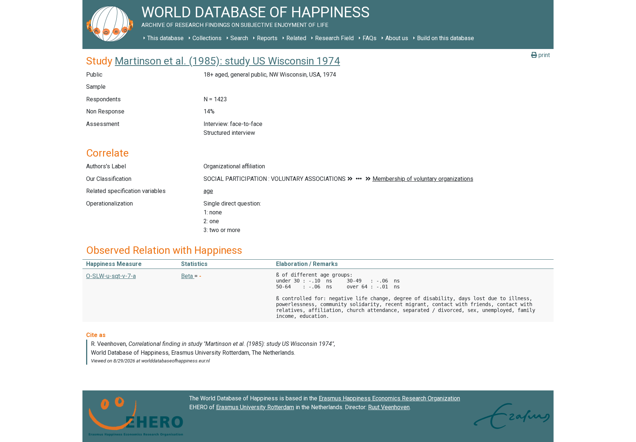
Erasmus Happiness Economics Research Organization (389, 398)
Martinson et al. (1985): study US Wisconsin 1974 (227, 61)
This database (165, 38)
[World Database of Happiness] (111, 24)
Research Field (334, 38)
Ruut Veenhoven (389, 407)
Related (296, 38)
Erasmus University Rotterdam (255, 407)
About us (396, 38)
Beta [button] (187, 276)
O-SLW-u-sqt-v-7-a (111, 276)
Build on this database (445, 38)
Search (239, 38)
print (543, 55)
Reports (267, 38)
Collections (207, 38)
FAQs (370, 38)
